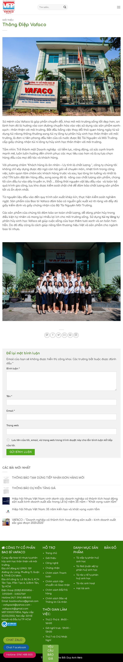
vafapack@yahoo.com (16, 605)
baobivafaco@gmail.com (23, 601)
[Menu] (119, 7)
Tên (9, 396)
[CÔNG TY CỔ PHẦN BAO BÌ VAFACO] (17, 7)
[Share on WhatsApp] (47, 335)
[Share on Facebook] (52, 335)
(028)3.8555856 (23, 590)
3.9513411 (7, 594)
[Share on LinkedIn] (76, 335)
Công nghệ (51, 563)
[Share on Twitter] (58, 335)
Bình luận (13, 368)
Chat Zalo (14, 640)
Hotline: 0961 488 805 (19, 654)
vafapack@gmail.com (15, 608)
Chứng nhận (52, 568)
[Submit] (65, 7)
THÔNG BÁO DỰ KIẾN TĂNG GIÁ (33, 488)
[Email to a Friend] (64, 335)
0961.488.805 (24, 597)
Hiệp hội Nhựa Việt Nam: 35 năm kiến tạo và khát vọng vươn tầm (56, 509)
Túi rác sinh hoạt (85, 583)
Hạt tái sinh (83, 588)
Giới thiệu (8, 20)
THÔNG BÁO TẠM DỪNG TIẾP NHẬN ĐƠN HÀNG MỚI (48, 477)
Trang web (12, 425)
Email (10, 411)
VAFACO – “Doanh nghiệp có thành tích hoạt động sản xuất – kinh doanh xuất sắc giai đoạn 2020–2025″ (64, 521)
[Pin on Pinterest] (70, 335)
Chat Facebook (16, 647)
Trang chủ (51, 553)
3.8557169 (20, 594)
